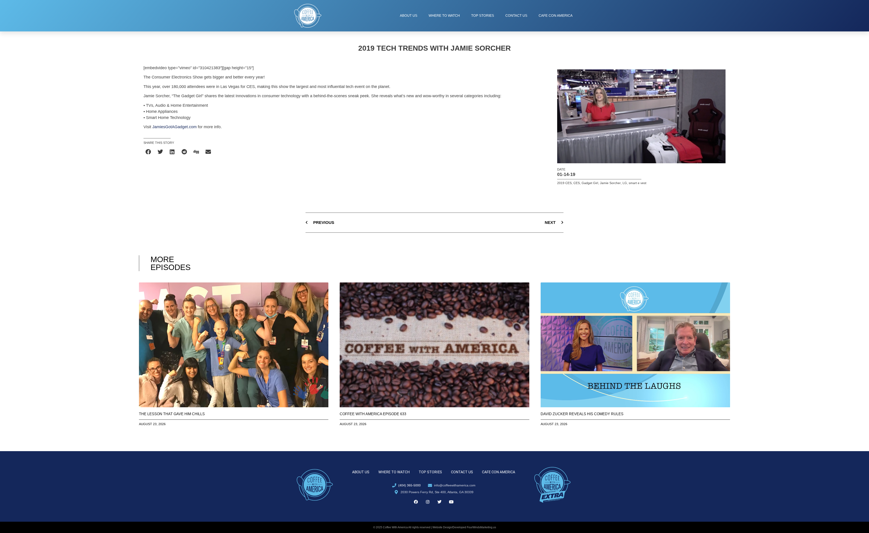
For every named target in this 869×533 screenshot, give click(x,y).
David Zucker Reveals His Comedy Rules (582, 414)
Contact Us (516, 15)
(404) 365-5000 (409, 485)
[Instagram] (428, 502)
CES (576, 183)
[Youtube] (451, 502)
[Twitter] (439, 502)
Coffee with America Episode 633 (373, 414)
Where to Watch (444, 15)
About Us (408, 15)
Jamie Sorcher (610, 183)
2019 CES (564, 183)
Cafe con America (556, 15)
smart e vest (637, 183)
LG (625, 183)
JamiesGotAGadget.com (174, 127)
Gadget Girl (590, 183)
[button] (148, 152)
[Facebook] (416, 502)
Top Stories (482, 15)
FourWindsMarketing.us (481, 527)
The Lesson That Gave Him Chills (172, 414)
